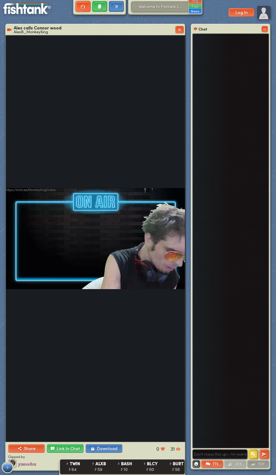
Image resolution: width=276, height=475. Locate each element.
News (195, 11)
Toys (195, 6)
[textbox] (220, 454)
